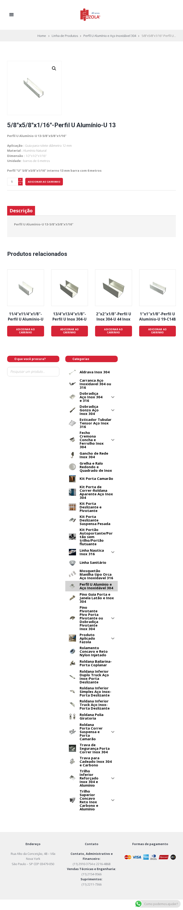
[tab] (21, 211)
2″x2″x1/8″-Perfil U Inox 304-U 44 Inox (113, 316)
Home (41, 36)
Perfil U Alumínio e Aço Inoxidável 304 (109, 36)
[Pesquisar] (11, 379)
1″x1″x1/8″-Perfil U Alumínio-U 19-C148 (157, 316)
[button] (54, 68)
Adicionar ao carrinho (44, 181)
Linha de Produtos (65, 36)
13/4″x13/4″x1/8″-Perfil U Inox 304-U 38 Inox (69, 319)
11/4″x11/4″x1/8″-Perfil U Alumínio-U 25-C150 (25, 319)
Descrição (21, 210)
